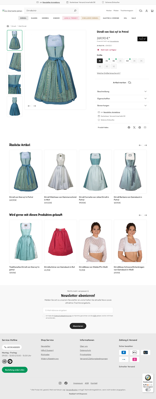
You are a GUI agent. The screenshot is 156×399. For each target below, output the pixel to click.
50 (114, 66)
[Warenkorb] (152, 10)
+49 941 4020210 (13, 347)
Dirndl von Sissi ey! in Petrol (21, 197)
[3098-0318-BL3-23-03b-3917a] (55, 70)
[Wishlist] (140, 10)
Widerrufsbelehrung (49, 358)
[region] (46, 74)
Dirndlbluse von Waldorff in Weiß (93, 267)
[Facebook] (129, 127)
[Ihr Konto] (146, 10)
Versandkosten (114, 41)
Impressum (78, 383)
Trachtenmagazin (127, 10)
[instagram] (60, 383)
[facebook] (65, 383)
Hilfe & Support (47, 350)
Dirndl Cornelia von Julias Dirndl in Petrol (94, 198)
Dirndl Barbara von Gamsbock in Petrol (128, 198)
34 (107, 61)
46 (100, 66)
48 (107, 66)
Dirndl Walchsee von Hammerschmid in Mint (60, 198)
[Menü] (152, 374)
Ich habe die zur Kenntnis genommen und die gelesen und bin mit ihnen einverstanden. (79, 317)
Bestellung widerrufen (14, 370)
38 (120, 61)
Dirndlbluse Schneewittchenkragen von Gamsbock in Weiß (129, 268)
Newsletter (45, 346)
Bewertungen (103, 105)
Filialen (116, 10)
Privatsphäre (85, 354)
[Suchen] (75, 11)
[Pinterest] (139, 127)
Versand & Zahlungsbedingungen (94, 358)
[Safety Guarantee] (4, 361)
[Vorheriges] (29, 106)
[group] (25, 177)
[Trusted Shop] (10, 361)
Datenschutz (85, 350)
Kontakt (94, 383)
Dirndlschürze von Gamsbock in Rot (59, 267)
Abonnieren (78, 326)
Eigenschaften (103, 98)
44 (141, 61)
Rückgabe (45, 354)
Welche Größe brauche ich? (108, 73)
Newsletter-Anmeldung (51, 2)
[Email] (145, 127)
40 (127, 61)
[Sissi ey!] (142, 38)
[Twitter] (134, 127)
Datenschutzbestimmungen (63, 316)
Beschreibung (103, 91)
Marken (109, 10)
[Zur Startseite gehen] (12, 10)
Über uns (84, 346)
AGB (94, 316)
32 (100, 61)
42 (134, 61)
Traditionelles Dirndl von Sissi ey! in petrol (24, 268)
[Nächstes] (35, 106)
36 (113, 61)
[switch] (148, 389)
